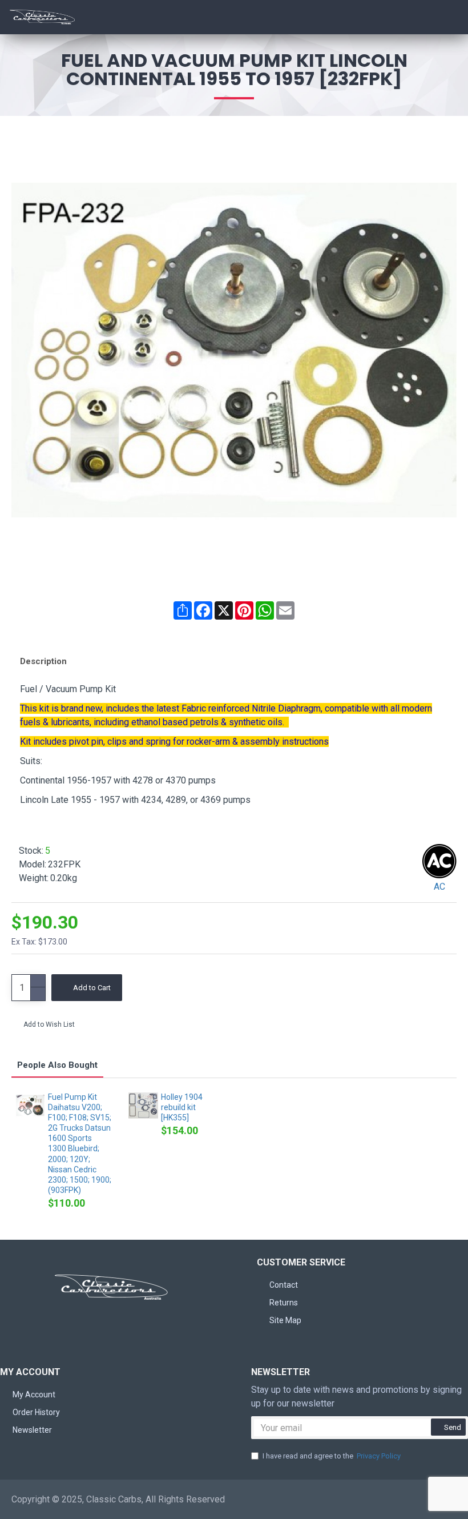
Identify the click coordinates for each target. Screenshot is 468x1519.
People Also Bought (57, 1065)
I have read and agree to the (332, 1456)
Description (43, 661)
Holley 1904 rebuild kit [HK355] (182, 1107)
